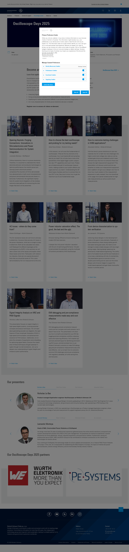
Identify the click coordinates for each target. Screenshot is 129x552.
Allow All (76, 92)
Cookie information (47, 54)
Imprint (44, 58)
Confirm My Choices (48, 84)
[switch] (84, 70)
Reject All (85, 92)
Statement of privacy (48, 56)
